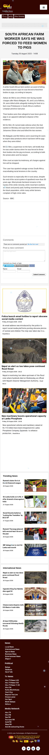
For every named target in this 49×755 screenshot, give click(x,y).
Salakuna (8, 669)
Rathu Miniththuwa (12, 690)
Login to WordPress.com (21, 266)
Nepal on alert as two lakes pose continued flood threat (13, 575)
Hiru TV (8, 712)
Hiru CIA (8, 687)
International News (12, 649)
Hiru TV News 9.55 (12, 683)
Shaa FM (8, 724)
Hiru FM (8, 715)
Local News (9, 647)
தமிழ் (11, 16)
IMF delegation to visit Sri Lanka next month (12, 546)
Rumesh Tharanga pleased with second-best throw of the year (13, 531)
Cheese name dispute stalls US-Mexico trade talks (13, 606)
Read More (6, 334)
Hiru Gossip (19, 16)
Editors (8, 704)
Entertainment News (13, 656)
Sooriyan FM (10, 720)
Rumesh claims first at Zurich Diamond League (12, 482)
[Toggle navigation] (43, 7)
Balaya (7, 667)
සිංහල (4, 16)
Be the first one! (33, 244)
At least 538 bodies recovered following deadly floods (13, 623)
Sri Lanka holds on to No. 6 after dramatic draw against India (13, 499)
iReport (8, 659)
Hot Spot (8, 699)
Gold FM (8, 722)
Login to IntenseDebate (8, 266)
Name (5, 269)
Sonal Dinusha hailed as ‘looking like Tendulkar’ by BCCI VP (13, 515)
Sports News (10, 652)
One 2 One (9, 692)
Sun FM (8, 717)
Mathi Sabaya (10, 702)
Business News (11, 654)
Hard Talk (9, 672)
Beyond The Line (11, 695)
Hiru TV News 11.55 (12, 685)
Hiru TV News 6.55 (12, 680)
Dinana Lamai (10, 697)
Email (19, 269)
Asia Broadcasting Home (14, 727)
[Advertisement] (24, 220)
